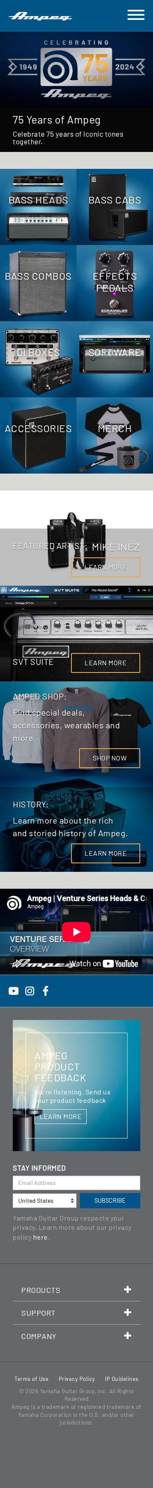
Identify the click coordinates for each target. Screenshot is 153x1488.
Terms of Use (31, 1378)
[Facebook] (45, 990)
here (40, 1237)
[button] (11, 91)
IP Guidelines (122, 1378)
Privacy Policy (77, 1378)
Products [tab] (40, 1290)
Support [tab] (38, 1312)
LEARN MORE (106, 567)
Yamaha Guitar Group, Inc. (74, 1391)
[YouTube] (13, 990)
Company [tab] (39, 1336)
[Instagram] (30, 990)
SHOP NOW (110, 758)
